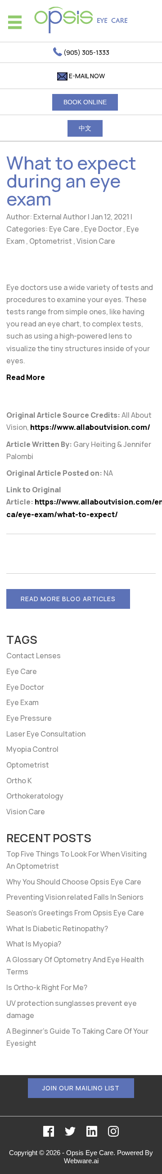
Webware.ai (81, 1161)
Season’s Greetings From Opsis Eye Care (75, 913)
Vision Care (95, 241)
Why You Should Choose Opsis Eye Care (73, 882)
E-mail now (86, 75)
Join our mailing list (81, 1088)
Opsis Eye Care (89, 1152)
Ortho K (19, 781)
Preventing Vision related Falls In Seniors (75, 897)
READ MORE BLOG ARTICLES (68, 598)
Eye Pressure (29, 718)
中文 (85, 128)
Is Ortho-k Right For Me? (46, 987)
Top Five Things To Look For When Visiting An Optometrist (76, 860)
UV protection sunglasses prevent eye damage (71, 1009)
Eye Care (64, 229)
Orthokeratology (34, 796)
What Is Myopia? (33, 944)
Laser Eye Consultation (46, 734)
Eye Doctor (103, 229)
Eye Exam (22, 702)
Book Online (85, 102)
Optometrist (50, 241)
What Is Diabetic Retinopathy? (57, 928)
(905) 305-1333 (85, 52)
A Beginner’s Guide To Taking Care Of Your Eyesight (77, 1037)
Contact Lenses (33, 656)
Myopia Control (32, 749)
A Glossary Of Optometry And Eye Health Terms (75, 966)
